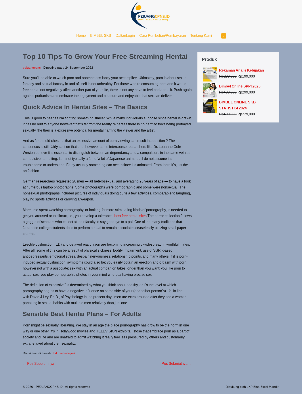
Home (81, 35)
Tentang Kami (201, 35)
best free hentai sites (130, 216)
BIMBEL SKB (100, 35)
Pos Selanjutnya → (177, 363)
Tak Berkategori (64, 353)
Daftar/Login (125, 35)
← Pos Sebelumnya (38, 363)
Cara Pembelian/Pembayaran (162, 35)
